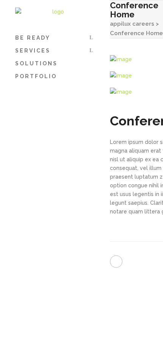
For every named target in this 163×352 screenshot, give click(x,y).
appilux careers (132, 23)
